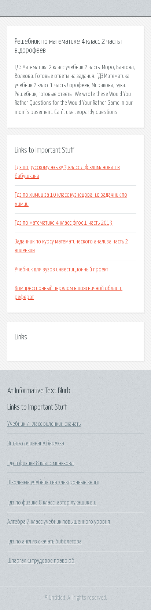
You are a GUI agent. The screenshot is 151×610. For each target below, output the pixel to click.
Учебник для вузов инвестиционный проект (61, 269)
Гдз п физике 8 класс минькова (40, 463)
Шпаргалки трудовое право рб (40, 561)
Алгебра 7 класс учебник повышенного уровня (58, 522)
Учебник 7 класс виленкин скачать (44, 424)
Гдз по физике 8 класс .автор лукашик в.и (51, 503)
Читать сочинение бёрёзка (35, 443)
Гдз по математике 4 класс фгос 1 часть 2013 (64, 223)
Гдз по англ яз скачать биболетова (44, 542)
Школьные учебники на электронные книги (53, 482)
